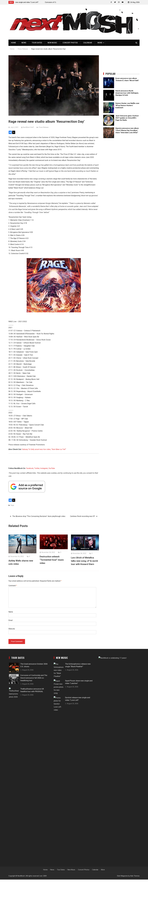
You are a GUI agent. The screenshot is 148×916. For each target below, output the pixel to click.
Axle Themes (135, 876)
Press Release (44, 127)
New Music (52, 43)
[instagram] (119, 2)
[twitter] (115, 2)
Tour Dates (37, 43)
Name (10, 612)
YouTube (52, 468)
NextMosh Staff (28, 127)
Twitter (36, 468)
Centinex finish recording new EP (82, 516)
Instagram (44, 468)
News (23, 43)
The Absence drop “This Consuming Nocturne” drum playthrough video (38, 516)
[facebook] (111, 2)
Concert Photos (70, 43)
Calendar (87, 43)
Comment (12, 586)
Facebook (29, 468)
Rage (12, 505)
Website (11, 629)
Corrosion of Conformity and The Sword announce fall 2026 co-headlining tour (33, 678)
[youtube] (122, 2)
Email (10, 620)
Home (13, 43)
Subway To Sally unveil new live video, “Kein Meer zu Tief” (44, 449)
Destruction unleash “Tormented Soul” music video (52, 559)
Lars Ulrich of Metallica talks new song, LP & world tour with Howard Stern (84, 560)
